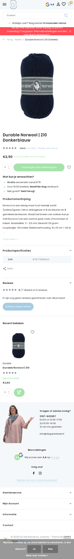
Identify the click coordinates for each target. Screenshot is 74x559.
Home (18, 39)
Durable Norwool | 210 (16, 367)
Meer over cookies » (37, 555)
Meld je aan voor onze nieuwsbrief (37, 480)
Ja (34, 548)
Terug (9, 39)
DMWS (67, 537)
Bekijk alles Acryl (47, 148)
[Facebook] (33, 473)
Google (55, 457)
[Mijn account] (58, 4)
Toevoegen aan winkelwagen (38, 167)
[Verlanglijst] (64, 4)
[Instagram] (40, 473)
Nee (50, 548)
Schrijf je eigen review (18, 306)
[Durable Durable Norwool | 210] (18, 345)
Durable (31, 148)
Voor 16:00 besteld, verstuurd (32, 186)
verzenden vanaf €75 (24, 182)
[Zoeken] (66, 15)
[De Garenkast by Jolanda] (21, 4)
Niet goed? (21, 191)
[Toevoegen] (19, 392)
